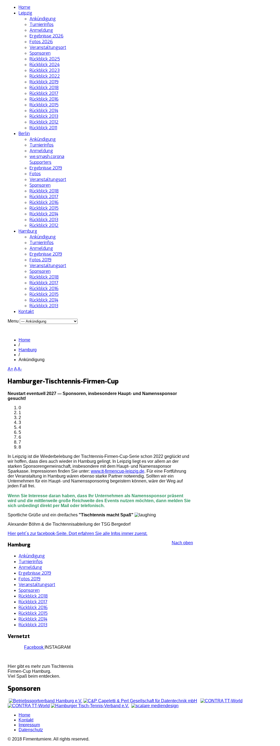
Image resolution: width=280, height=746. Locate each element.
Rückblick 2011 (43, 128)
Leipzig (25, 13)
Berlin (24, 133)
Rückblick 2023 (45, 70)
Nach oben (182, 542)
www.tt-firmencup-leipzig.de (117, 471)
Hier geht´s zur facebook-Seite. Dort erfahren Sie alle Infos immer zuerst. (77, 533)
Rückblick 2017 (44, 93)
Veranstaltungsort (48, 47)
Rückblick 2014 (44, 110)
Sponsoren (40, 53)
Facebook (33, 647)
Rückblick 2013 (44, 116)
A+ (10, 369)
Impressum (29, 724)
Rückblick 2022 (45, 76)
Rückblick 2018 (44, 87)
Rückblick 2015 (44, 105)
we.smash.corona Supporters (47, 159)
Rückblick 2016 (44, 99)
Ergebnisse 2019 (46, 168)
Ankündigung (43, 19)
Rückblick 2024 (45, 65)
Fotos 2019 (40, 260)
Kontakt (26, 311)
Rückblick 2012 (44, 122)
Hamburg (28, 231)
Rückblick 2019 (44, 82)
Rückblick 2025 (45, 59)
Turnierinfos (42, 24)
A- (20, 369)
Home (24, 7)
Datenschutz (31, 729)
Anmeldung (41, 30)
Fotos (35, 174)
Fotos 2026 (41, 42)
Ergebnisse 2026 (46, 36)
